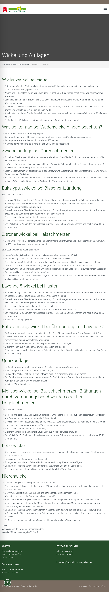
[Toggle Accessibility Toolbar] (7, 583)
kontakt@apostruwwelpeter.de (74, 562)
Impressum (82, 586)
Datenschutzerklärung (98, 586)
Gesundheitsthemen (21, 64)
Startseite (6, 64)
